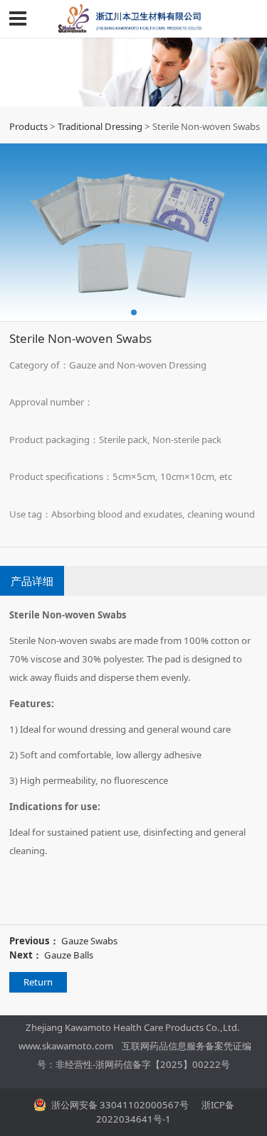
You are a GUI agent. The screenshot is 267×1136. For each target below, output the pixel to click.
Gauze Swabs (89, 940)
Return (38, 982)
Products (28, 126)
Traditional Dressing (100, 126)
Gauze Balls (68, 955)
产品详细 (32, 581)
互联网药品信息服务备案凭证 (182, 1045)
